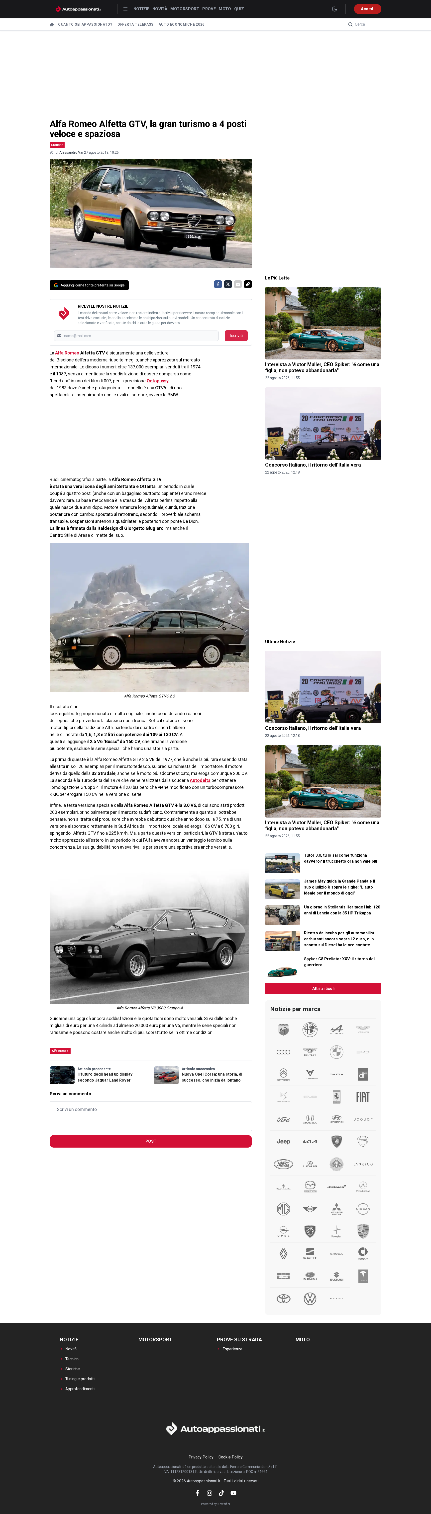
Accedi (367, 8)
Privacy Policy (201, 1457)
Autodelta (200, 780)
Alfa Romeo (67, 352)
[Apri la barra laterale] (125, 9)
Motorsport (184, 8)
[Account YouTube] (233, 1493)
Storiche (57, 145)
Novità (159, 8)
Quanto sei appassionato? (85, 24)
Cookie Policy (230, 1457)
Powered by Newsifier (215, 1504)
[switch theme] (334, 9)
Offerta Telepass (135, 24)
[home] (52, 24)
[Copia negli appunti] (248, 284)
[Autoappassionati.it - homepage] (78, 9)
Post (150, 1141)
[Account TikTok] (221, 1493)
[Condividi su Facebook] (218, 284)
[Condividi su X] (228, 284)
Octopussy (158, 380)
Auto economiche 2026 (182, 24)
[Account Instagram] (210, 1493)
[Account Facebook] (198, 1493)
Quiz (239, 8)
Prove (209, 8)
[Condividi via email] (238, 284)
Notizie (141, 8)
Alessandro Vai (71, 152)
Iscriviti (236, 335)
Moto (225, 8)
